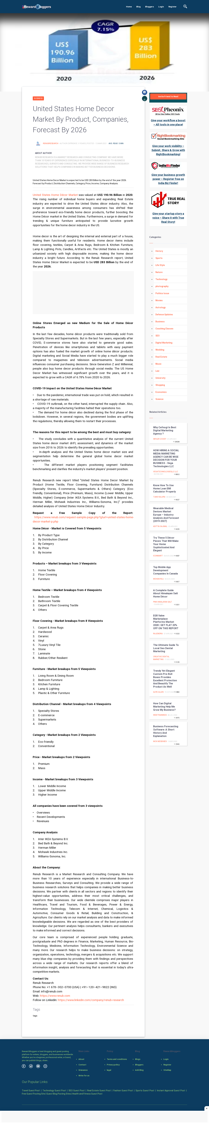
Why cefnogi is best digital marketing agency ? (164, 430)
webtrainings (160, 715)
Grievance (83, 1070)
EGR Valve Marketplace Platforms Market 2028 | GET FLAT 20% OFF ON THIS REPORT (165, 622)
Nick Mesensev (160, 741)
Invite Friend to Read (168, 96)
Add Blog (139, 1070)
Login (161, 7)
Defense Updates (164, 314)
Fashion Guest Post (123, 1090)
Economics (161, 392)
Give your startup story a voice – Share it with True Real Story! (168, 217)
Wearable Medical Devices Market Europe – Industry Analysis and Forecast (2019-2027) (166, 514)
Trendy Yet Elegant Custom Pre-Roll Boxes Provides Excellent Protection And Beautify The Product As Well (165, 678)
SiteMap (167, 1070)
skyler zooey (159, 439)
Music (158, 364)
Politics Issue (162, 293)
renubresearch (51, 143)
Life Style (160, 265)
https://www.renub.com (55, 995)
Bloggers (149, 7)
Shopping (160, 385)
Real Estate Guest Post (99, 1090)
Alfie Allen (158, 692)
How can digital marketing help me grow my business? (164, 706)
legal (109, 1070)
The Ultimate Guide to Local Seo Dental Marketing (166, 648)
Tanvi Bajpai (159, 497)
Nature (158, 272)
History (159, 251)
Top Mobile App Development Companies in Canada (165, 570)
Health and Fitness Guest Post (87, 1093)
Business (38, 98)
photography (161, 286)
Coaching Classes (164, 328)
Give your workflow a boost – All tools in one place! (168, 122)
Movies (159, 300)
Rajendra (158, 634)
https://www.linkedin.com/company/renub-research (91, 1000)
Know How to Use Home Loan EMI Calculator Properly (164, 488)
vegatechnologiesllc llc (165, 472)
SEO (157, 335)
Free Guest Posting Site (33, 1093)
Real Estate (161, 357)
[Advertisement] (83, 292)
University (160, 378)
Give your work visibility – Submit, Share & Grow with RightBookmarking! (168, 150)
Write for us (83, 1075)
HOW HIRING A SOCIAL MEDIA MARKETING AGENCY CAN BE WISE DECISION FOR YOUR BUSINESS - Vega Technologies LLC (166, 458)
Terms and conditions (117, 1059)
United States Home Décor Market (55, 195)
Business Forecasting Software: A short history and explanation (165, 731)
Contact (82, 1065)
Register (172, 7)
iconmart (158, 556)
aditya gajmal (160, 526)
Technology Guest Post (54, 1090)
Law (157, 371)
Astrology (160, 307)
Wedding (159, 350)
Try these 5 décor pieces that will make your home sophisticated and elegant (166, 544)
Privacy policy (113, 1065)
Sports (158, 258)
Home (129, 7)
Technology (161, 279)
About (81, 1059)
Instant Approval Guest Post (171, 1090)
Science (159, 399)
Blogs (137, 1059)
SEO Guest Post (76, 1090)
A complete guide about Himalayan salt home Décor (165, 593)
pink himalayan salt (162, 602)
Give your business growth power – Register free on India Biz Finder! (168, 179)
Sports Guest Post (145, 1090)
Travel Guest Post (31, 1090)
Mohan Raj (158, 579)
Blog (138, 7)
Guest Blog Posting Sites (59, 1093)
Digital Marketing (163, 342)
